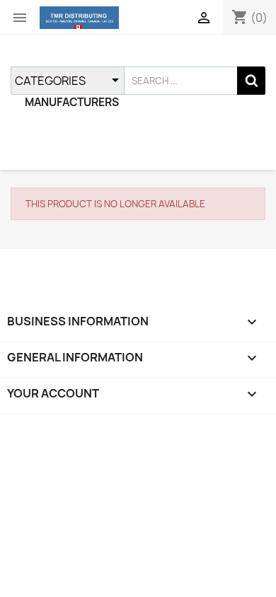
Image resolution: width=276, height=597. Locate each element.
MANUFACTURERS (72, 102)
